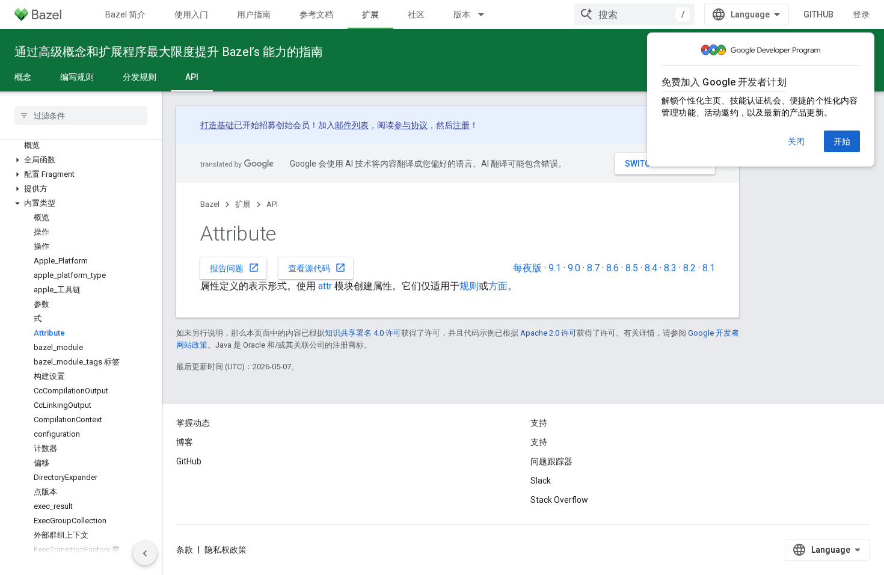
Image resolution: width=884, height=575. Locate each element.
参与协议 (411, 125)
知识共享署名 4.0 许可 (363, 332)
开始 (841, 141)
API (191, 77)
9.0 (574, 268)
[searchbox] (80, 115)
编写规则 (77, 77)
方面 (498, 286)
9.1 (554, 268)
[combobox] (634, 14)
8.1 (708, 268)
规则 (469, 286)
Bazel (209, 204)
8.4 (651, 268)
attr (325, 286)
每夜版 (527, 268)
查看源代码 (317, 267)
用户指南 (254, 14)
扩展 (370, 14)
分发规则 (139, 77)
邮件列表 (352, 125)
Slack (540, 480)
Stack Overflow (559, 500)
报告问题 (234, 267)
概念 (22, 77)
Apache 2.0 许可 (548, 332)
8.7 (593, 268)
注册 (461, 125)
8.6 (612, 268)
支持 (538, 442)
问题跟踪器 (551, 461)
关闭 (796, 141)
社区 (416, 14)
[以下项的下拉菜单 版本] (486, 14)
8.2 (689, 268)
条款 (184, 550)
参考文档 (316, 14)
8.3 (670, 268)
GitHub (818, 14)
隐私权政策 (225, 550)
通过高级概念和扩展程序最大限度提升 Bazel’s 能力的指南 (168, 52)
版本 (461, 14)
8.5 (631, 268)
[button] (81, 160)
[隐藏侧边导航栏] (145, 553)
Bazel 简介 (125, 14)
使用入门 (191, 14)
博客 (184, 442)
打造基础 (217, 125)
